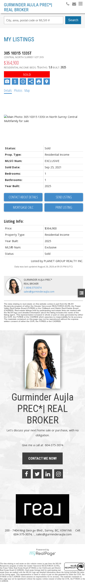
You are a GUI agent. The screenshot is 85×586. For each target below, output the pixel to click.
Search (73, 20)
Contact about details (23, 197)
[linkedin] (47, 473)
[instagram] (58, 473)
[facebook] (26, 473)
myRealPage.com (42, 554)
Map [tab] (27, 90)
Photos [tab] (18, 90)
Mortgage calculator (23, 207)
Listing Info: (14, 221)
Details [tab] (8, 90)
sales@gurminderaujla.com (39, 291)
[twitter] (37, 473)
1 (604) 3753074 (33, 287)
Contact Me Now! (42, 458)
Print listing (64, 207)
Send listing (64, 197)
